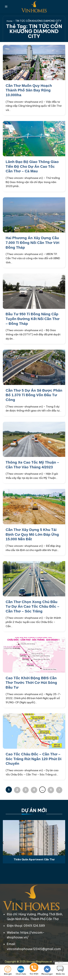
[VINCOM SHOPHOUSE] (34, 6)
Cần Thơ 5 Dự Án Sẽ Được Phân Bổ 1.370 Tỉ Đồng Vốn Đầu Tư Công (34, 395)
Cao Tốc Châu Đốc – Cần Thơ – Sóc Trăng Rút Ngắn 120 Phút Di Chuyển (33, 758)
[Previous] (3, 842)
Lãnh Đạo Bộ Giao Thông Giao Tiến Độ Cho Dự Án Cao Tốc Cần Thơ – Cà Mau (32, 166)
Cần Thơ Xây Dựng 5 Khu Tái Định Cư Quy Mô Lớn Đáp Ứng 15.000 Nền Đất (32, 534)
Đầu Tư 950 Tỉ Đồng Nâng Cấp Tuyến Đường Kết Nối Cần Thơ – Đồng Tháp (33, 318)
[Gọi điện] (34, 968)
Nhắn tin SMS (60, 974)
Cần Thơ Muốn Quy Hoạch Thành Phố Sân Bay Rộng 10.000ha (29, 90)
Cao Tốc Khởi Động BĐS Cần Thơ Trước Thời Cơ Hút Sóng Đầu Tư (31, 682)
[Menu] (6, 7)
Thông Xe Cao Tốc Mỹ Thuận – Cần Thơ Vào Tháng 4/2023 (32, 464)
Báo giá (8, 974)
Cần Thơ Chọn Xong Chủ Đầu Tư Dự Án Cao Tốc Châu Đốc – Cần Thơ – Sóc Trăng (32, 606)
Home (9, 21)
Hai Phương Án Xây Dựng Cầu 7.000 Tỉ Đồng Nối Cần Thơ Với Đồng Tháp (32, 242)
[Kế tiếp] (59, 790)
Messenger (47, 974)
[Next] (65, 842)
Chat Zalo (21, 974)
